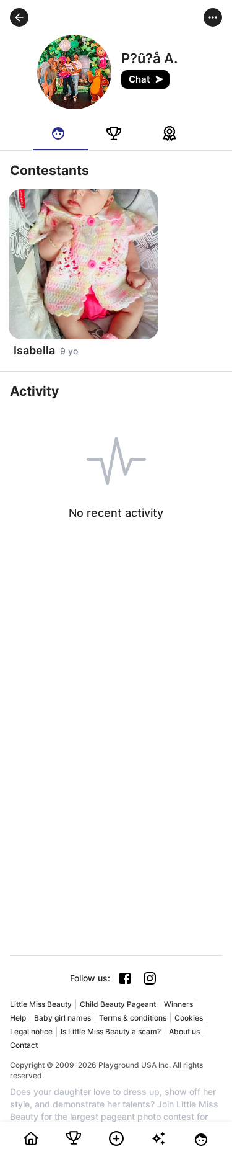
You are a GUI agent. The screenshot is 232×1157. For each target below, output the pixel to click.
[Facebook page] (125, 978)
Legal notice (31, 1031)
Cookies (188, 1017)
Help (18, 1017)
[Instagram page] (149, 978)
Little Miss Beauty (41, 1004)
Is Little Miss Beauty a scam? (111, 1031)
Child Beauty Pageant (118, 1004)
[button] (19, 17)
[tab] (60, 133)
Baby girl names (62, 1017)
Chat (139, 79)
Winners (178, 1004)
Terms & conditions (132, 1017)
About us (184, 1031)
